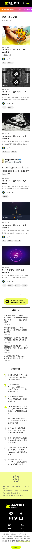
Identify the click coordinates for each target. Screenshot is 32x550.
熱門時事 (10, 241)
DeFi (4, 63)
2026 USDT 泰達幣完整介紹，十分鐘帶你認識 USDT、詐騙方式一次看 (17, 420)
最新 (23, 525)
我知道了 (16, 547)
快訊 (9, 525)
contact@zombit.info (16, 495)
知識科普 (10, 285)
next (14, 293)
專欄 (9, 528)
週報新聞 (10, 63)
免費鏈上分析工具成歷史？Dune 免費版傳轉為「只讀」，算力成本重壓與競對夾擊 (16, 348)
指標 (23, 528)
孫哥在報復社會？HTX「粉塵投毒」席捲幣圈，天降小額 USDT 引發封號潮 (18, 377)
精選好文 (17, 285)
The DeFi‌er (6, 152)
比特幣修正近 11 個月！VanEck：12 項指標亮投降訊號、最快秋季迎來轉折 (17, 462)
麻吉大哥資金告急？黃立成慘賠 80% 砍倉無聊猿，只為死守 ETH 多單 (17, 440)
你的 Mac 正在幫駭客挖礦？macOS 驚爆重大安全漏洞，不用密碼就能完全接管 (17, 430)
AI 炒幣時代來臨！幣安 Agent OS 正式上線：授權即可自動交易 (17, 399)
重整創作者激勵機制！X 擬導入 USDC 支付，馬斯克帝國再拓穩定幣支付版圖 (15, 330)
